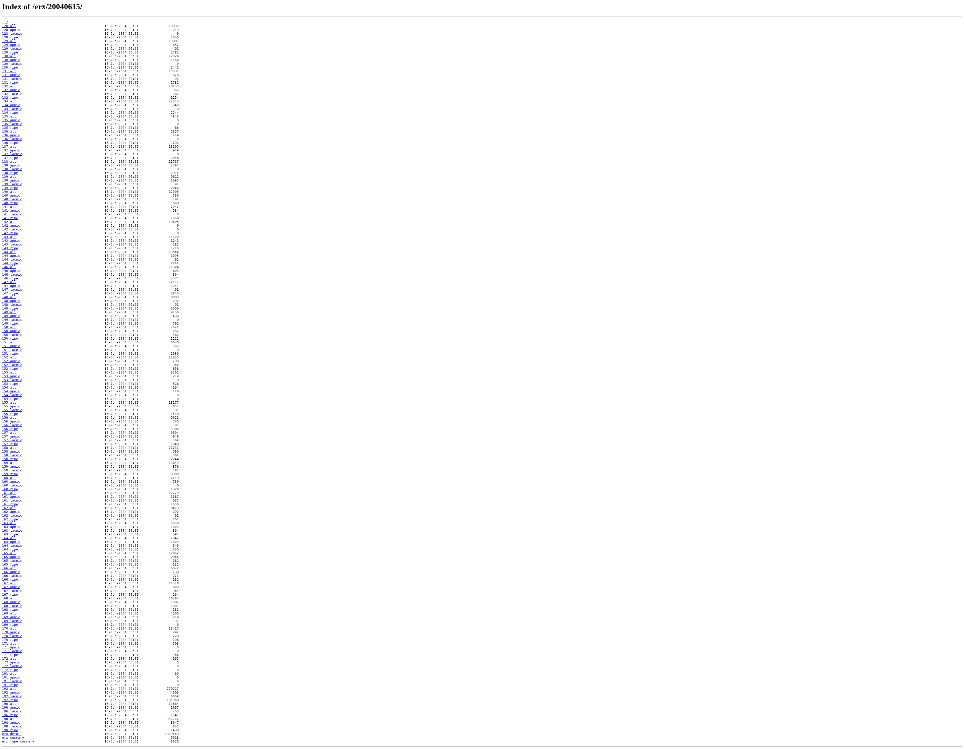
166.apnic (11, 572)
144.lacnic (12, 259)
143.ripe (10, 248)
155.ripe (10, 414)
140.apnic (11, 195)
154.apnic (11, 391)
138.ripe (10, 173)
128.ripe (10, 37)
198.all (9, 719)
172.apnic (11, 662)
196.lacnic (12, 711)
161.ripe (10, 504)
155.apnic (11, 406)
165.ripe (10, 564)
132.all (9, 86)
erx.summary (13, 737)
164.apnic (11, 542)
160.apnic (11, 481)
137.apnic (11, 150)
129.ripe (10, 52)
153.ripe (10, 384)
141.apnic (11, 210)
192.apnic (11, 692)
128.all (9, 26)
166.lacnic (12, 576)
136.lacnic (12, 139)
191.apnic (11, 677)
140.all (9, 192)
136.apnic (11, 135)
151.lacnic (12, 350)
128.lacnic (12, 33)
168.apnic (11, 602)
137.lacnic (12, 154)
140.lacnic (12, 199)
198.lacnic (12, 726)
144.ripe (10, 263)
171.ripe (10, 655)
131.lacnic (12, 79)
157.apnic (11, 436)
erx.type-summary (18, 741)
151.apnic (11, 346)
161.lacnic (12, 500)
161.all (9, 493)
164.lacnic (12, 545)
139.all (9, 176)
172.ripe (10, 670)
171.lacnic (12, 651)
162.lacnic (12, 515)
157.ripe (10, 444)
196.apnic (11, 707)
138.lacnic (12, 169)
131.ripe (10, 82)
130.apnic (11, 60)
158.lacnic (12, 455)
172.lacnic (12, 666)
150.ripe (10, 338)
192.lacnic (12, 696)
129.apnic (11, 45)
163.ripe (10, 534)
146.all (9, 267)
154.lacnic (12, 395)
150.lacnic (12, 335)
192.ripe (10, 700)
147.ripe (10, 293)
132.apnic (11, 90)
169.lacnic (12, 621)
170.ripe (10, 640)
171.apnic (11, 647)
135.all (9, 116)
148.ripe (10, 308)
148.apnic (11, 301)
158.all (9, 448)
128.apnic (11, 30)
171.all (9, 643)
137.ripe (10, 158)
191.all (9, 673)
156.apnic (11, 421)
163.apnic (11, 527)
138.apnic (11, 165)
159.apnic (11, 466)
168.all (9, 598)
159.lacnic (12, 470)
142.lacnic (12, 229)
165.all (9, 553)
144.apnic (11, 256)
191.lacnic (12, 681)
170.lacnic (12, 636)
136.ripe (10, 143)
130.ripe (10, 67)
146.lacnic (12, 274)
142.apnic (11, 225)
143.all (9, 237)
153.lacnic (12, 380)
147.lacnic (12, 289)
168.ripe (10, 609)
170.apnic (11, 632)
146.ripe (10, 278)
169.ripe (10, 625)
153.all (9, 372)
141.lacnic (12, 214)
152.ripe (10, 368)
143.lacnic (12, 244)
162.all (9, 508)
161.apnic (11, 496)
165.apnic (11, 557)
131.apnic (11, 75)
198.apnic (11, 722)
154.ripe (10, 399)
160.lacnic (12, 485)
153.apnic (11, 376)
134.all (9, 101)
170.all (9, 628)
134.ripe (10, 112)
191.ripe (10, 685)
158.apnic (11, 451)
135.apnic (11, 120)
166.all (9, 568)
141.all (9, 207)
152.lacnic (12, 365)
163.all (9, 523)
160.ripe (10, 489)
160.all (9, 478)
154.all (9, 387)
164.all (9, 538)
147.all (9, 282)
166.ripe (10, 579)
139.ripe (10, 188)
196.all (9, 704)
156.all (9, 417)
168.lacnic (12, 606)
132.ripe (10, 97)
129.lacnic (12, 48)
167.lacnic (12, 591)
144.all (9, 252)
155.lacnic (12, 410)
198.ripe (10, 730)
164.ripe (10, 549)
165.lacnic (12, 561)
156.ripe (10, 429)
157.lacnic (12, 440)
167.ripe (10, 594)
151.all (9, 342)
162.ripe (10, 519)
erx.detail (12, 734)
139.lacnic (12, 184)
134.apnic (11, 105)
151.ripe (10, 353)
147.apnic (11, 286)
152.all (9, 357)
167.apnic (11, 587)
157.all (9, 432)
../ (5, 22)
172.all (9, 658)
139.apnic (11, 180)
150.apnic (11, 331)
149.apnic (11, 316)
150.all (9, 327)
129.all (9, 41)
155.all (9, 402)
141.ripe (10, 218)
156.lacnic (12, 425)
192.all (9, 689)
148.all (9, 297)
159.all (9, 463)
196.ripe (10, 715)
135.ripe (10, 128)
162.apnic (11, 512)
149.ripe (10, 323)
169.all (9, 613)
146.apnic (11, 271)
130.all (9, 56)
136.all (9, 131)
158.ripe (10, 459)
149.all (9, 312)
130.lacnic (12, 64)
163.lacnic (12, 530)
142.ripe (10, 233)
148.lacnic (12, 304)
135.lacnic (12, 124)
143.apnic (11, 240)
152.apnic (11, 361)
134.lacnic (12, 109)
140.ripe (10, 203)
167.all (9, 583)
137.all (9, 146)
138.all (9, 161)
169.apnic (11, 617)
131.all (9, 71)
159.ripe (10, 474)
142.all (9, 222)
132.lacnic (12, 94)
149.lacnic (12, 320)
